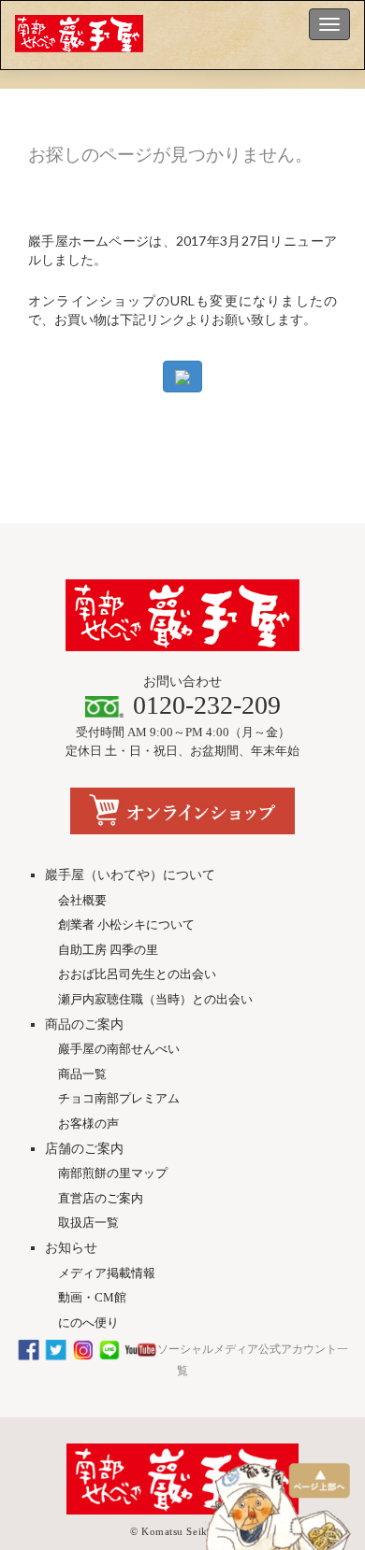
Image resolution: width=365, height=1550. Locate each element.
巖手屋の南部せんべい (119, 1049)
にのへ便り (88, 1322)
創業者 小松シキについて (126, 924)
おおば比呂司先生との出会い (137, 974)
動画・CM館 (92, 1297)
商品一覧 (82, 1074)
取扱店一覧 (88, 1223)
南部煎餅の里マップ (113, 1173)
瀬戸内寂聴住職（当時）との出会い (155, 999)
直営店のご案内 (100, 1198)
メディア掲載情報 (106, 1273)
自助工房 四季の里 (108, 950)
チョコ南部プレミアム (119, 1098)
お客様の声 (88, 1123)
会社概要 (82, 900)
